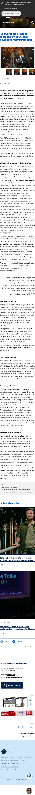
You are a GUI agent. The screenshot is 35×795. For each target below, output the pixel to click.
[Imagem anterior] (4, 58)
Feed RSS (4, 760)
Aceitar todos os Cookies (11, 13)
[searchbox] (17, 22)
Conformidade (14, 763)
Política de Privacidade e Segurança (11, 770)
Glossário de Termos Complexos (17, 760)
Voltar (6, 641)
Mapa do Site (4, 757)
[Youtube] (27, 727)
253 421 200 (11, 674)
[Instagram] (31, 727)
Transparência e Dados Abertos (10, 766)
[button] (9, 72)
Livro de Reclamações (7, 751)
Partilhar (19, 641)
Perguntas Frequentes (27, 733)
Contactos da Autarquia (25, 757)
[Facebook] (18, 727)
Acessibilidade (5, 763)
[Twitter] (23, 727)
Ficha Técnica (14, 757)
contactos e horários (14, 685)
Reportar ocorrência (28, 736)
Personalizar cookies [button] (10, 8)
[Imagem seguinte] (31, 58)
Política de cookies (18, 4)
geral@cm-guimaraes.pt (14, 677)
